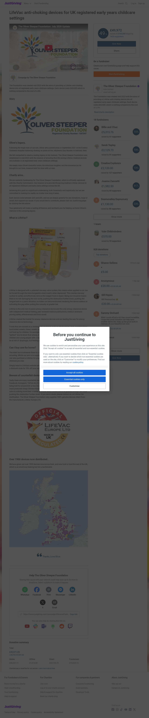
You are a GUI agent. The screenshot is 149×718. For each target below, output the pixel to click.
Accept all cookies (74, 372)
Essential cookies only (74, 379)
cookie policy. (78, 362)
